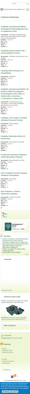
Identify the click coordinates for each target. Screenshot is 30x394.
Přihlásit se (7, 369)
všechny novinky (15, 317)
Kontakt (4, 359)
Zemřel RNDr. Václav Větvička (12, 252)
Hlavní (6, 335)
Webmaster (5, 363)
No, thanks (14, 391)
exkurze (3, 319)
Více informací (24, 388)
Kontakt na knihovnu (8, 361)
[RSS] (15, 375)
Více (28, 254)
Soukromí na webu (7, 352)
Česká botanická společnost (14, 9)
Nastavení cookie (7, 350)
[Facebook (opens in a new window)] (12, 377)
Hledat (4, 348)
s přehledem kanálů (12, 338)
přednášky (23, 317)
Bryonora (10, 39)
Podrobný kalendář (6, 290)
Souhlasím (6, 391)
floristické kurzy (10, 319)
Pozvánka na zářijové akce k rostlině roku (15, 242)
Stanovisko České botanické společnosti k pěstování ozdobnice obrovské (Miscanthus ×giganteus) (15, 245)
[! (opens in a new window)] (18, 377)
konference (22, 319)
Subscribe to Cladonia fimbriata (1, 207)
